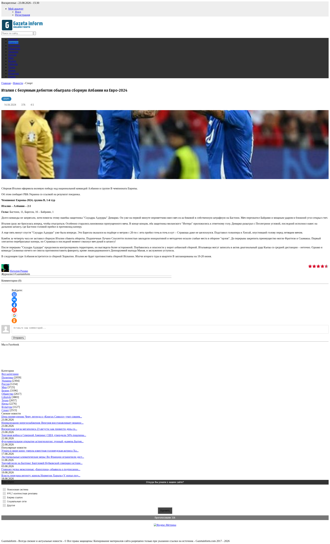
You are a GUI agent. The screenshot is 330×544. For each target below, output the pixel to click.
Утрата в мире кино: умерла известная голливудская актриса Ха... (40, 450)
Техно (5, 400)
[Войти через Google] (14, 315)
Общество (7, 393)
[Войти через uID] (14, 294)
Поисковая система (17, 489)
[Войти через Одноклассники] (14, 320)
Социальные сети (16, 501)
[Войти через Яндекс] (14, 310)
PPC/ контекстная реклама (22, 493)
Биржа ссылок (15, 497)
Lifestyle (6, 397)
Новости (18, 83)
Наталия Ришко (19, 271)
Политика (7, 377)
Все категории (10, 374)
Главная (6, 83)
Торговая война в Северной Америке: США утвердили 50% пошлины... (43, 435)
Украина (7, 380)
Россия (6, 384)
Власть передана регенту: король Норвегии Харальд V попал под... (40, 475)
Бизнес (6, 390)
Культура (7, 406)
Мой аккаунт (15, 8)
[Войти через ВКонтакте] (14, 299)
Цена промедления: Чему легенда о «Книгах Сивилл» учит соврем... (41, 416)
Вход (18, 11)
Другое (11, 505)
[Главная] (23, 29)
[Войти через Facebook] (14, 304)
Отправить (18, 338)
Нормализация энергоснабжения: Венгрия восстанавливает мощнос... (42, 422)
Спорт (6, 99)
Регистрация (22, 14)
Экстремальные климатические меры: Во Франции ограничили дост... (42, 456)
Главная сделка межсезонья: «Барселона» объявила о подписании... (40, 469)
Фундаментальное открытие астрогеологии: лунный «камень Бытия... (42, 441)
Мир (4, 387)
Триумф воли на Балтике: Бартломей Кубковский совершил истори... (41, 463)
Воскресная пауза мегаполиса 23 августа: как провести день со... (39, 429)
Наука (5, 403)
